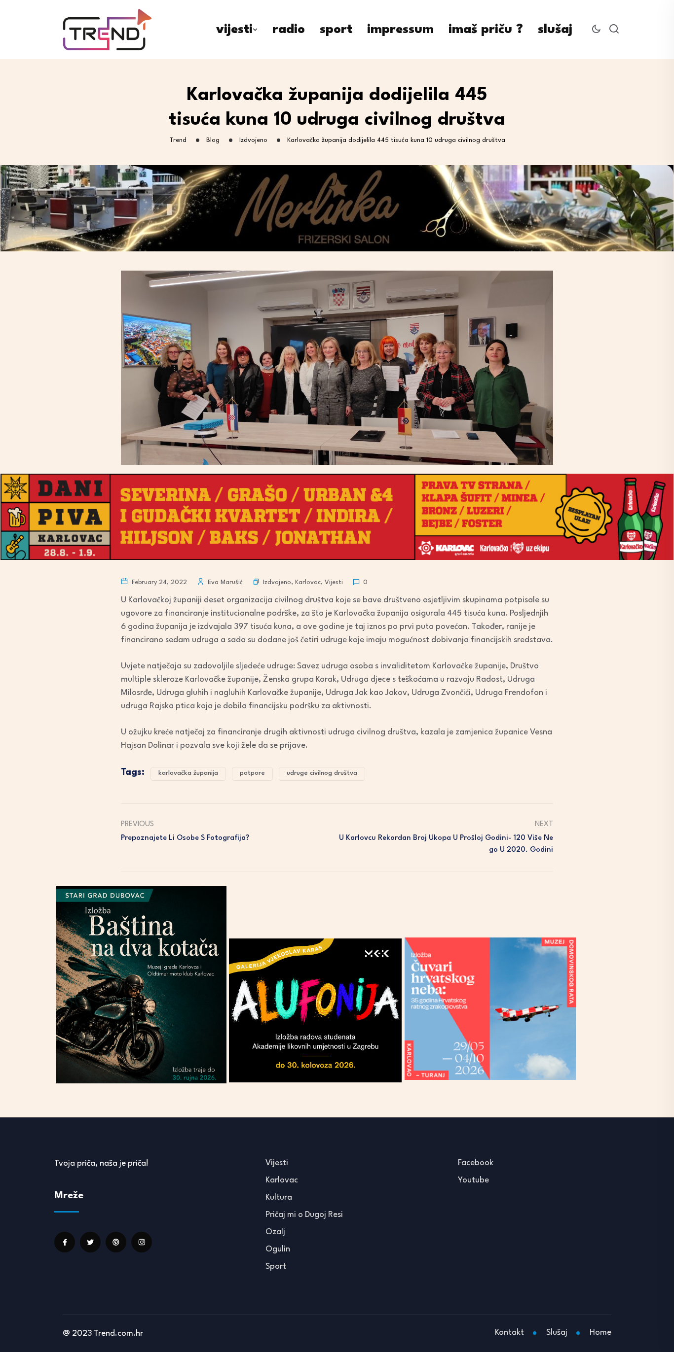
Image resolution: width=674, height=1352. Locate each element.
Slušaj (556, 1332)
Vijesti (334, 582)
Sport (275, 1266)
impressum (400, 29)
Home (600, 1332)
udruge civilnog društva (322, 773)
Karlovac (308, 582)
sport (336, 29)
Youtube (473, 1180)
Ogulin (277, 1249)
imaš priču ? (486, 29)
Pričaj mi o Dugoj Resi (304, 1215)
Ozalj (275, 1232)
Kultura (278, 1197)
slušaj (555, 29)
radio (288, 29)
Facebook (475, 1163)
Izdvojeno (277, 582)
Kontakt (509, 1332)
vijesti (234, 29)
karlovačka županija (188, 773)
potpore (252, 773)
